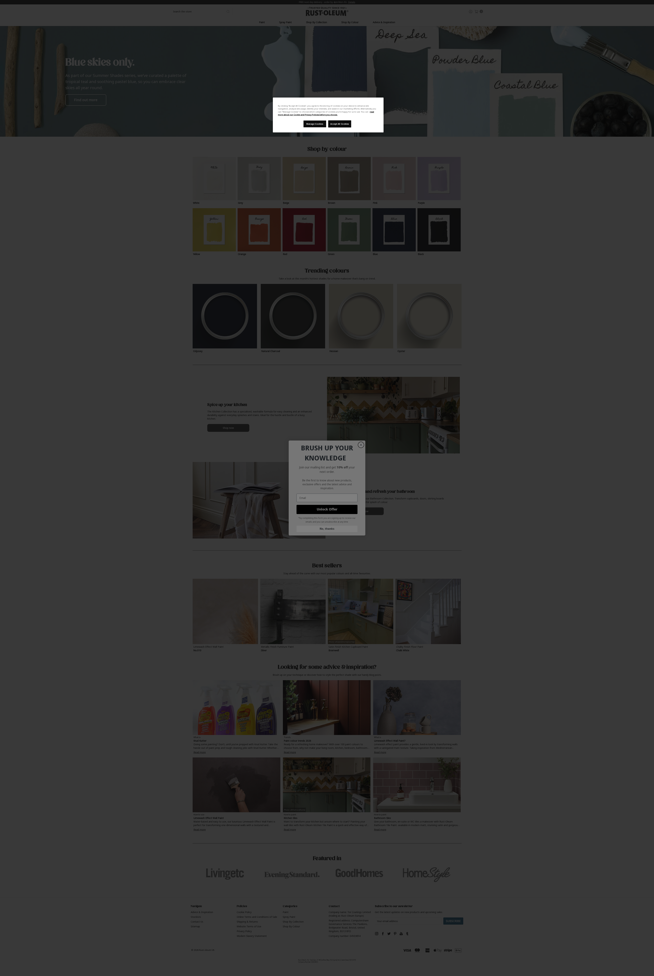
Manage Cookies (314, 124)
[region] (328, 115)
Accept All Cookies (339, 124)
